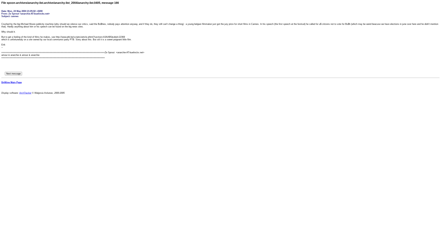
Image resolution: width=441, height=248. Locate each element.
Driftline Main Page (11, 82)
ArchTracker (25, 93)
